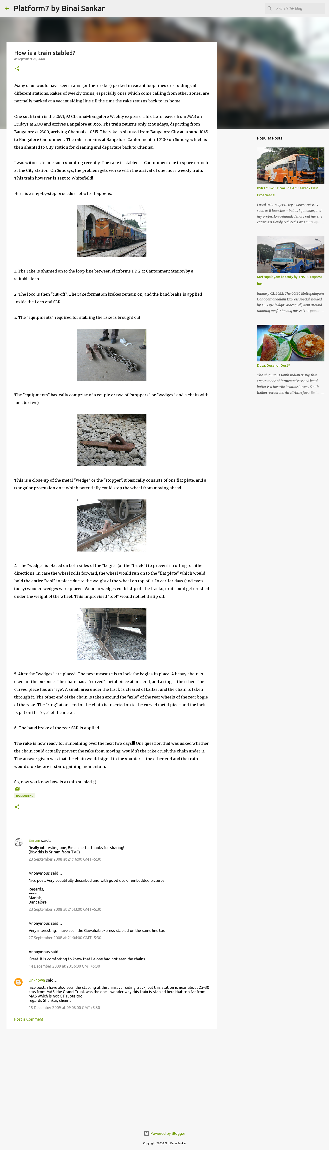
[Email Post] (17, 790)
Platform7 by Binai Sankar (59, 8)
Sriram (34, 840)
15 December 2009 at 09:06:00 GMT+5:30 (64, 1007)
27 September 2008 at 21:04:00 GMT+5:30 (65, 938)
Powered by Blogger (167, 1133)
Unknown (37, 980)
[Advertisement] (112, 1070)
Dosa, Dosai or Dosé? (273, 365)
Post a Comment (28, 1019)
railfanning (24, 795)
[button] (17, 69)
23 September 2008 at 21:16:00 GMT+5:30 (65, 859)
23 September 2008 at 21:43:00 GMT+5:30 (65, 909)
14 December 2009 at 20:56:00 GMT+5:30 (64, 966)
